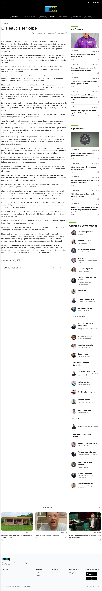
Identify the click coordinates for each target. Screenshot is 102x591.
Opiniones (43, 16)
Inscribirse (96, 2)
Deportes (52, 16)
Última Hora (14, 16)
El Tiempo (88, 16)
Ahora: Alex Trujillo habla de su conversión (13, 535)
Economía (33, 16)
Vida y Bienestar (76, 16)
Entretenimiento (63, 16)
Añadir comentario (57, 268)
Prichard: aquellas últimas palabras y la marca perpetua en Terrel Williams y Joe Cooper (84, 210)
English (37, 575)
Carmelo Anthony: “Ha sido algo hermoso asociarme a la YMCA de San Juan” (84, 97)
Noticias (24, 16)
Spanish (37, 573)
